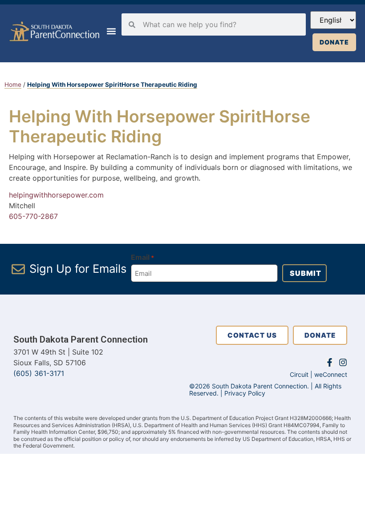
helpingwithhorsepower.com (56, 194)
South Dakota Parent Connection (80, 339)
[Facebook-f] (329, 362)
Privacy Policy (244, 393)
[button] (111, 31)
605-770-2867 (33, 216)
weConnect (330, 374)
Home (12, 84)
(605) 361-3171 (38, 373)
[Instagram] (343, 362)
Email (142, 257)
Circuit (299, 374)
